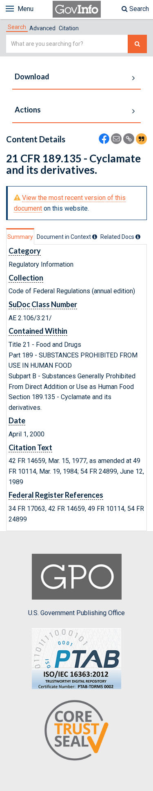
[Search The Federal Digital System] (137, 44)
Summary (20, 237)
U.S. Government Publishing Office (76, 613)
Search (138, 9)
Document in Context (64, 237)
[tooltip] (94, 237)
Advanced (42, 28)
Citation (69, 28)
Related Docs (117, 237)
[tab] (17, 27)
